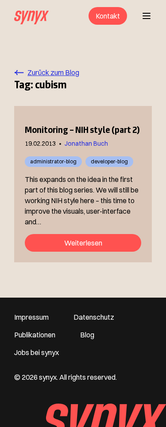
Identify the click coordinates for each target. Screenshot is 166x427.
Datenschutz (93, 317)
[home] (31, 16)
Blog (87, 334)
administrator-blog (53, 161)
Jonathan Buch (86, 143)
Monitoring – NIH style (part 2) (82, 130)
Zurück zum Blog (53, 72)
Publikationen (34, 334)
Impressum (31, 317)
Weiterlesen (83, 242)
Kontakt (108, 15)
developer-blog (109, 161)
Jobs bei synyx (36, 352)
